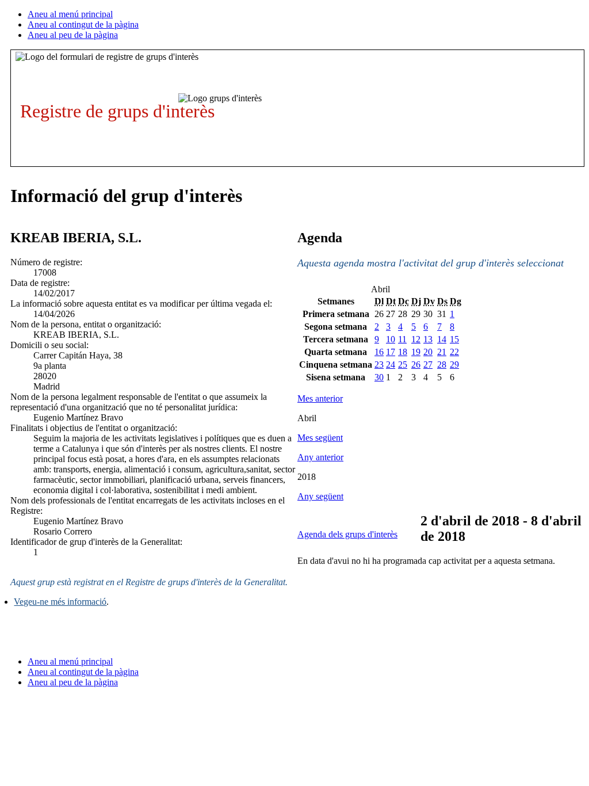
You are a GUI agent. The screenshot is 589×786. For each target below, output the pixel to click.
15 (454, 339)
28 (441, 364)
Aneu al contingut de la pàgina (83, 24)
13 (428, 339)
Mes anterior (320, 398)
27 (428, 364)
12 (415, 339)
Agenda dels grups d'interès (347, 534)
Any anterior (320, 457)
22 (454, 352)
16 (379, 352)
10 (390, 339)
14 (441, 339)
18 (402, 352)
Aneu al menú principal (70, 14)
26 (415, 364)
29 (454, 364)
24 (390, 364)
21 (441, 352)
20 (428, 352)
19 (415, 352)
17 (390, 352)
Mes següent (320, 437)
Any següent (320, 496)
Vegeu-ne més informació (60, 601)
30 (379, 377)
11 (402, 339)
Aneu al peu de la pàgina (73, 35)
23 (379, 364)
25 (402, 364)
